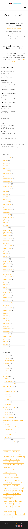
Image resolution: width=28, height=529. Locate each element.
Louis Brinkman (18, 488)
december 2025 (7, 179)
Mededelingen (4, 76)
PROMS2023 (8, 504)
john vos (17, 480)
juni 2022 (5, 285)
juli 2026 (5, 160)
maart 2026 (6, 171)
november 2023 (7, 241)
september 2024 (7, 217)
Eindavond (7, 358)
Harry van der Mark (10, 54)
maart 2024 (6, 230)
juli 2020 (5, 339)
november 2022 (7, 272)
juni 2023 (5, 254)
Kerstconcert (18, 483)
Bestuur (13, 51)
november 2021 (7, 303)
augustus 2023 (7, 248)
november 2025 (7, 181)
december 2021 (7, 300)
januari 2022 (6, 298)
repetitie (16, 506)
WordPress (17, 524)
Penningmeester (8, 432)
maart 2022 (6, 292)
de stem (7, 462)
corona (16, 459)
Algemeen (9, 28)
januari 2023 (6, 266)
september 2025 (7, 186)
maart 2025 (6, 202)
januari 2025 (6, 207)
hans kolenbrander (9, 475)
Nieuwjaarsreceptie (8, 417)
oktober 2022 (7, 274)
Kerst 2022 (8, 483)
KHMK (10, 31)
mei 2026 (5, 166)
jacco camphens (16, 478)
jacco (6, 478)
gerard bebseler (9, 470)
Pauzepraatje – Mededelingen (8, 85)
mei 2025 (5, 197)
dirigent (15, 462)
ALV (6, 454)
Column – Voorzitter (11, 442)
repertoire (7, 506)
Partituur (7, 371)
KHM (5, 366)
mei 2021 (5, 318)
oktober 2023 (7, 243)
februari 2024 (7, 233)
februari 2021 (7, 323)
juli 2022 (5, 282)
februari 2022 (7, 295)
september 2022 (7, 277)
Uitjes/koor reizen (9, 361)
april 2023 (6, 259)
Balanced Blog (14, 526)
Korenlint (16, 485)
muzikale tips (17, 491)
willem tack (8, 517)
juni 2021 (5, 316)
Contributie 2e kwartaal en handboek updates (14, 47)
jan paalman (8, 480)
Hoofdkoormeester (9, 429)
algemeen (16, 451)
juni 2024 (5, 223)
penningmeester (9, 501)
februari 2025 (7, 204)
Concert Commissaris (10, 427)
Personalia (7, 402)
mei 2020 (5, 344)
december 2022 (7, 269)
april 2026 (6, 168)
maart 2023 (6, 261)
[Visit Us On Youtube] (19, 526)
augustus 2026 (7, 158)
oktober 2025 (7, 184)
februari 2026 (7, 173)
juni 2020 (5, 341)
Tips (5, 373)
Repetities (7, 412)
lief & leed (7, 488)
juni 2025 (5, 194)
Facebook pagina (18, 464)
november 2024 (7, 212)
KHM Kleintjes (8, 397)
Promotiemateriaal (9, 384)
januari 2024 (6, 235)
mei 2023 (5, 256)
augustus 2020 (7, 336)
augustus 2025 (7, 189)
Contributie (20, 457)
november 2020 (7, 331)
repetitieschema (9, 512)
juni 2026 (5, 163)
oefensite (7, 493)
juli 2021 (5, 313)
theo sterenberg (9, 514)
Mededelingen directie (9, 407)
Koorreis (7, 485)
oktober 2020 (7, 334)
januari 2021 (6, 326)
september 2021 (7, 308)
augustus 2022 (7, 279)
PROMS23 (19, 501)
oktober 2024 (7, 215)
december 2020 (7, 329)
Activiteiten (6, 356)
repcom (18, 504)
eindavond (7, 464)
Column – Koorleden (9, 391)
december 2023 (7, 238)
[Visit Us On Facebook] (16, 526)
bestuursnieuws (9, 457)
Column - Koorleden (16, 28)
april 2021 (6, 321)
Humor (6, 394)
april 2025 (6, 199)
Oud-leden (16, 493)
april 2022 (6, 290)
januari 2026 (6, 176)
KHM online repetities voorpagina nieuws (14, 24)
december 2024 (7, 210)
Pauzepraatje (8, 498)
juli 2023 (5, 251)
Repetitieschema (9, 415)
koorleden (7, 399)
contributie (9, 434)
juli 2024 (5, 220)
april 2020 (6, 347)
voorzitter (20, 514)
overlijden (7, 496)
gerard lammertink (9, 472)
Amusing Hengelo (15, 454)
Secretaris (7, 437)
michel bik (7, 491)
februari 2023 (7, 264)
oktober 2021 (7, 305)
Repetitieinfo (8, 509)
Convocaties (7, 379)
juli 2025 (5, 191)
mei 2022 (5, 287)
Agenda (6, 389)
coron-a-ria (8, 459)
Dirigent (6, 409)
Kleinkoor (7, 368)
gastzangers (8, 467)
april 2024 (6, 228)
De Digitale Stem (8, 387)
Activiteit (7, 451)
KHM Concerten (8, 381)
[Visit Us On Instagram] (21, 526)
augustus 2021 (7, 310)
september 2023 (7, 246)
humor (20, 475)
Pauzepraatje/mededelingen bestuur (13, 420)
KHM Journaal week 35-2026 (8, 72)
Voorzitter (7, 440)
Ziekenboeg (7, 404)
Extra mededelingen (6, 107)
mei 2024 (5, 225)
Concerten (6, 376)
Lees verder (21, 39)
